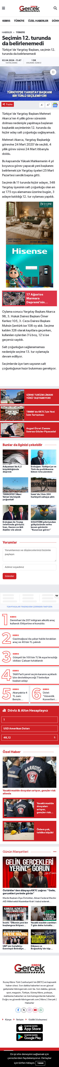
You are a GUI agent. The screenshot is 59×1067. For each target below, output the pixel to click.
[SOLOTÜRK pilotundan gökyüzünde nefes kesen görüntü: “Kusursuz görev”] (43, 512)
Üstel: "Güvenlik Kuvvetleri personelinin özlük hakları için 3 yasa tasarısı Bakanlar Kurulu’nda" (50, 696)
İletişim (19, 1019)
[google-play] (29, 1037)
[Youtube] (35, 1010)
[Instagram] (29, 1010)
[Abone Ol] (55, 105)
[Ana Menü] (3, 8)
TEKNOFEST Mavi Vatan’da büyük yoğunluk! (12, 497)
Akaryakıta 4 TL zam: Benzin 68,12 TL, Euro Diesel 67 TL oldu (20, 696)
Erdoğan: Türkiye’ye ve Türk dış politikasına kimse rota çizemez (43, 469)
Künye (8, 1019)
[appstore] (29, 1028)
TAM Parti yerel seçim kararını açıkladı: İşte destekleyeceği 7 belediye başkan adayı (35, 677)
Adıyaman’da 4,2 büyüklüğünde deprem (12, 469)
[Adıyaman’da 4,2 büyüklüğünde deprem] (15, 457)
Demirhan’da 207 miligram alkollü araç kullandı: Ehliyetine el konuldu (32, 622)
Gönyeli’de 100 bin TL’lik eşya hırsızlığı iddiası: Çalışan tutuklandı (35, 659)
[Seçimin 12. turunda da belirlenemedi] (29, 83)
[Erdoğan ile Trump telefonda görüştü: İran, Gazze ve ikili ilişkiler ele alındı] (15, 512)
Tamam (40, 1063)
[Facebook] (18, 1010)
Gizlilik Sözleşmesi (37, 1019)
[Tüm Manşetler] (54, 852)
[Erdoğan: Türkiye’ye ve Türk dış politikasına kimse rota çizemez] (43, 457)
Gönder (9, 576)
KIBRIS (6, 21)
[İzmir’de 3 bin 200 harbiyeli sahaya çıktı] (43, 484)
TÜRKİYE (19, 21)
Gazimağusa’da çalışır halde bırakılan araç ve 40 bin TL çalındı (34, 641)
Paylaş (9, 104)
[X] (23, 1010)
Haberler (7, 32)
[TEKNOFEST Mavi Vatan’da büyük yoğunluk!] (15, 484)
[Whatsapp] (40, 1010)
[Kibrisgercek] (29, 8)
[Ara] (55, 8)
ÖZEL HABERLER (38, 21)
